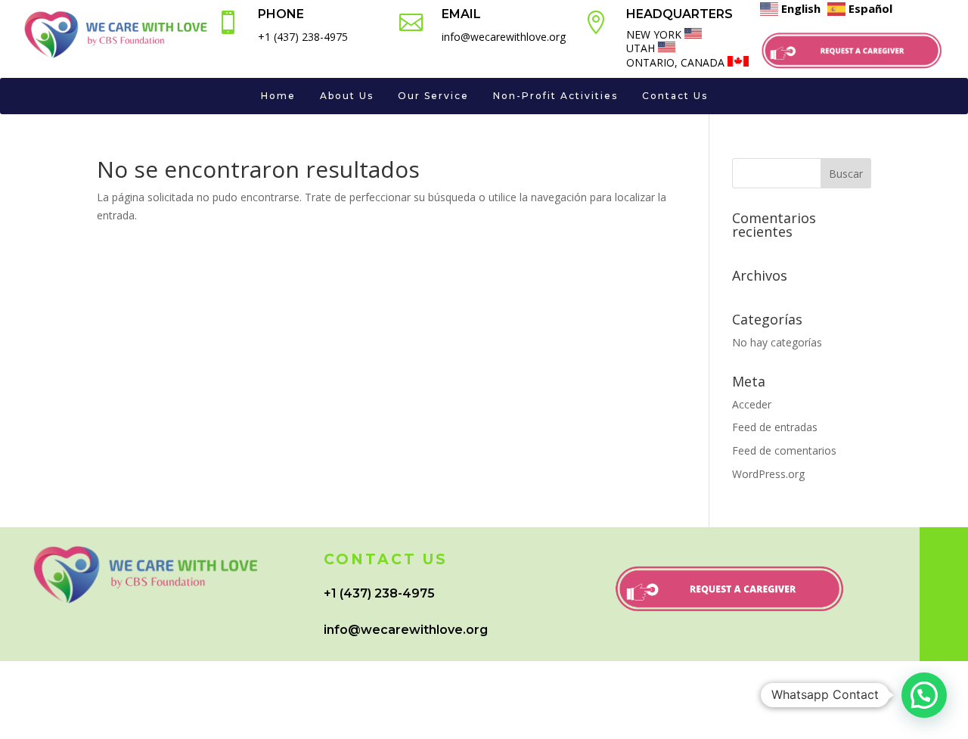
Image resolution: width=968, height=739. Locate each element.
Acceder (751, 404)
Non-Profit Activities (555, 95)
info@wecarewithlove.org (406, 630)
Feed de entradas (775, 427)
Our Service (433, 95)
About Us (347, 95)
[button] (924, 695)
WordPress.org (768, 474)
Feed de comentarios (784, 450)
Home (278, 95)
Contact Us (675, 95)
